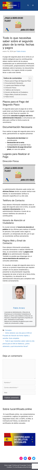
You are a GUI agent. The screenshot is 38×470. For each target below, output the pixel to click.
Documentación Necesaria (14, 83)
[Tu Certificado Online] (11, 5)
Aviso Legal (7, 465)
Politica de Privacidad (19, 465)
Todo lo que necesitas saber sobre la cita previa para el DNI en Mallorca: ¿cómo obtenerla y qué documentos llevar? (18, 343)
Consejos (8, 330)
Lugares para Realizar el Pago (15, 85)
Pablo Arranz (9, 97)
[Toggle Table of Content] (29, 78)
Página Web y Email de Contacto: (16, 94)
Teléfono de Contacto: (12, 90)
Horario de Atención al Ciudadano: (16, 92)
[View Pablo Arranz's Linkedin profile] (19, 302)
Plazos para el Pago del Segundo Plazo (18, 81)
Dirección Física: (10, 88)
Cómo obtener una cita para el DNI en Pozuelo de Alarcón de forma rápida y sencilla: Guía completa (17, 335)
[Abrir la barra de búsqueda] (28, 5)
